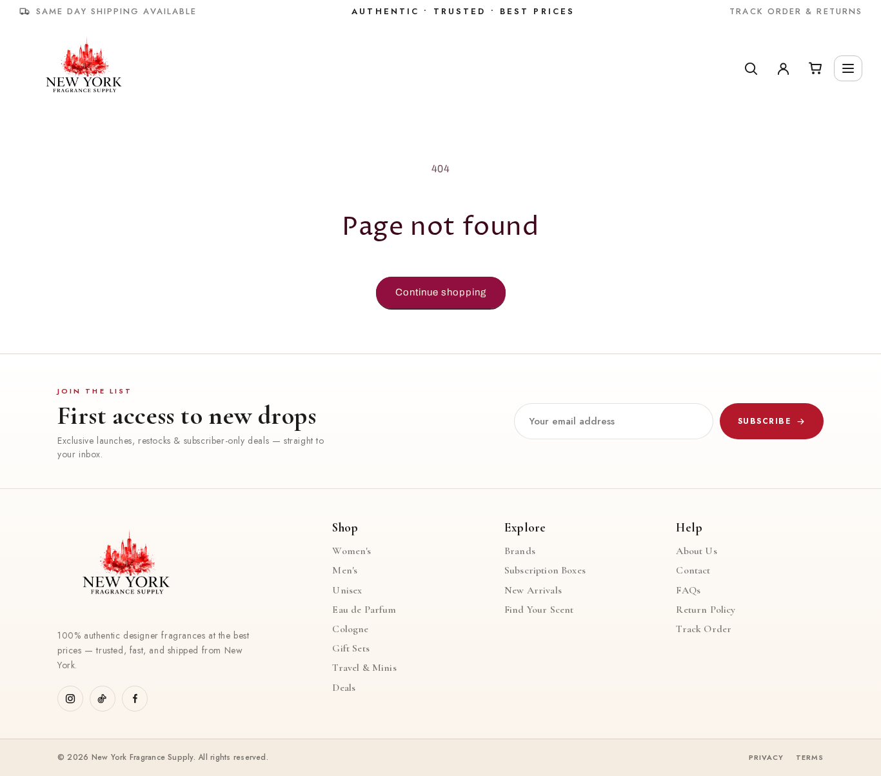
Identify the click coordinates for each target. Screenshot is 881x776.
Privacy (766, 757)
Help (689, 528)
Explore (525, 528)
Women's (351, 551)
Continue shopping (440, 292)
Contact (693, 570)
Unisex (347, 590)
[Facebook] (135, 698)
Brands (519, 551)
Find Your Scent (538, 610)
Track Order (703, 629)
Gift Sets (350, 648)
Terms (810, 757)
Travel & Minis (364, 668)
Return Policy (705, 610)
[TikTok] (102, 698)
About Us (696, 551)
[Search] (750, 68)
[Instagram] (70, 698)
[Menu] (848, 68)
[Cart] (815, 68)
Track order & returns (795, 11)
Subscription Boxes (545, 570)
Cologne (350, 629)
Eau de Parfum (364, 610)
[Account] (783, 68)
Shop (345, 528)
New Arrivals (533, 590)
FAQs (688, 590)
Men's (344, 570)
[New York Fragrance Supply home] (125, 566)
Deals (343, 688)
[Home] (83, 68)
